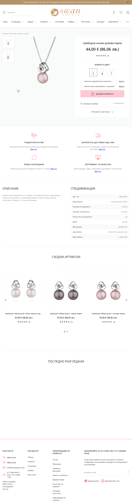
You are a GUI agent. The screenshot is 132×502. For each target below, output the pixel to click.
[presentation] (5, 300)
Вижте (121, 81)
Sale (127, 22)
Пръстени (85, 22)
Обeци (30, 22)
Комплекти (113, 22)
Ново (5, 22)
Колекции (15, 22)
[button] (64, 331)
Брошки (100, 22)
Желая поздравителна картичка (97, 81)
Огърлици (59, 22)
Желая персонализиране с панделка (99, 86)
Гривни (71, 22)
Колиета (44, 22)
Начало (5, 33)
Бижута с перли (23, 33)
